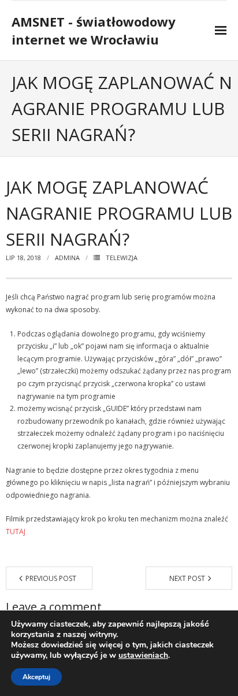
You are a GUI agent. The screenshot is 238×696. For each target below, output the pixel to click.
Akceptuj (36, 677)
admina (67, 257)
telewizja (121, 257)
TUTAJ (15, 531)
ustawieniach (143, 655)
